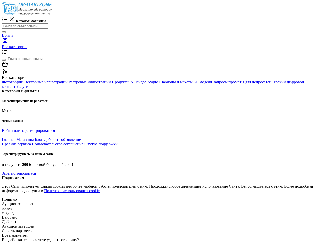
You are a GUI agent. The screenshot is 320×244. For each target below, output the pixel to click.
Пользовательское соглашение (58, 144)
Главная (9, 139)
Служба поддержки (101, 144)
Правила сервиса (16, 144)
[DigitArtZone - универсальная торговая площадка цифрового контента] (27, 14)
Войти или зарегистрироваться (28, 130)
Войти (7, 35)
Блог (39, 139)
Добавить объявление (62, 139)
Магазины (25, 139)
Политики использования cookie (72, 191)
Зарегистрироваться (19, 173)
